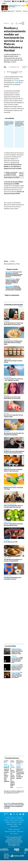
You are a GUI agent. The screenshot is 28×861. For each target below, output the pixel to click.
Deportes (8, 822)
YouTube (20, 814)
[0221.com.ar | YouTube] (20, 1)
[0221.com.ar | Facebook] (15, 1)
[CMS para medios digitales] (17, 856)
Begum (15, 824)
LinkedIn (23, 814)
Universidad (11, 11)
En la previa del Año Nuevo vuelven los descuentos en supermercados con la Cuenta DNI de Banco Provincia (14, 274)
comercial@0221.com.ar (14, 845)
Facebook (14, 814)
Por (5, 67)
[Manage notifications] (25, 853)
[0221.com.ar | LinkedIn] (23, 1)
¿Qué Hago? (10, 824)
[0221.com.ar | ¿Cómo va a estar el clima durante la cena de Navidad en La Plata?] (8, 134)
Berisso (16, 820)
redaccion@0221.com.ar (14, 844)
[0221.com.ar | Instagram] (13, 1)
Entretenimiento (14, 826)
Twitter (17, 814)
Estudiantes (18, 11)
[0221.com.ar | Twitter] (18, 1)
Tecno (19, 824)
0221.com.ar (6, 23)
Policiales (4, 11)
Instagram (11, 814)
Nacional (11, 820)
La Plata (12, 23)
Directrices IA (20, 831)
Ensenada (21, 820)
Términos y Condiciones (14, 829)
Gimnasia (20, 822)
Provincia (6, 820)
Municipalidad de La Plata (12, 264)
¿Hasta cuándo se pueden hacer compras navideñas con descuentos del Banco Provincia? (13, 281)
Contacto (15, 833)
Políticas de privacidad (10, 831)
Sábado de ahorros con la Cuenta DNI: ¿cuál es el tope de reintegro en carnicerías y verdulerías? (13, 288)
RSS (11, 833)
